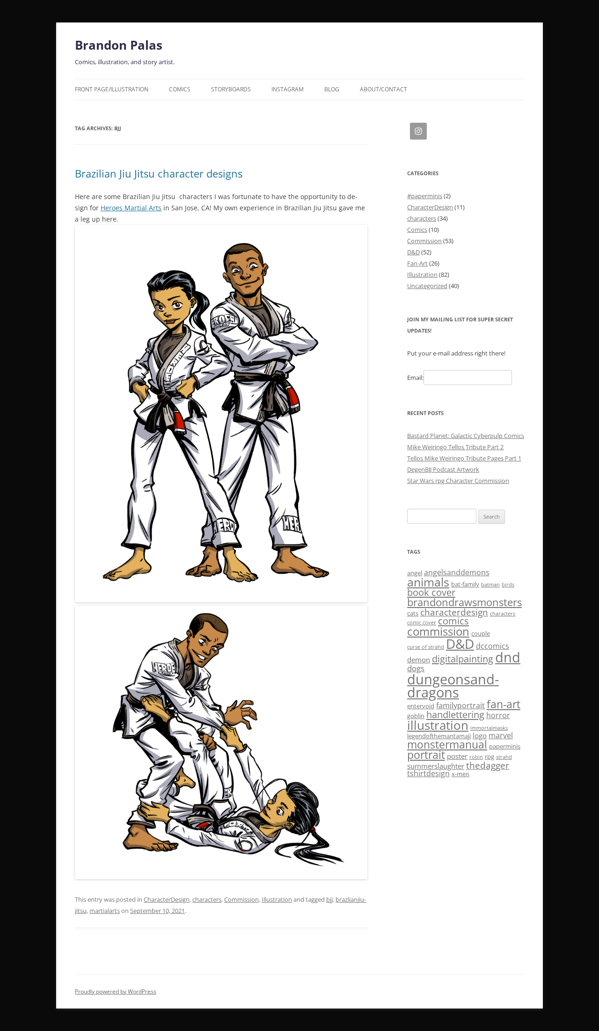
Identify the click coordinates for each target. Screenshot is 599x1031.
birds (508, 584)
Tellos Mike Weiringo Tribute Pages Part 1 (464, 458)
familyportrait (460, 705)
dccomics (492, 646)
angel (414, 573)
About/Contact (383, 89)
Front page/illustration (111, 89)
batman (490, 584)
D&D (413, 252)
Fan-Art (417, 263)
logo (480, 735)
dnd (507, 657)
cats (412, 613)
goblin (415, 716)
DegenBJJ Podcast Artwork (443, 469)
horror (498, 715)
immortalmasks (489, 728)
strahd (504, 757)
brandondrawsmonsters (464, 602)
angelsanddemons (456, 572)
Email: (415, 377)
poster (457, 756)
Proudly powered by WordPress (115, 991)
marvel (501, 735)
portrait (426, 755)
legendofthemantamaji (439, 736)
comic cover (421, 622)
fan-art (503, 704)
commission (438, 631)
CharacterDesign (167, 899)
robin (476, 757)
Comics (179, 89)
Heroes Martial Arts (131, 207)
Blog (331, 89)
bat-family (465, 584)
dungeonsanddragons (453, 686)
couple (480, 633)
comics (453, 621)
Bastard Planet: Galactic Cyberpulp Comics (465, 435)
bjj (329, 899)
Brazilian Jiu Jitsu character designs (158, 173)
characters (206, 899)
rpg (489, 756)
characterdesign (454, 612)
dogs (415, 668)
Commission (241, 899)
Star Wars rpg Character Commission (458, 480)
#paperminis (424, 196)
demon (418, 659)
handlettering (455, 714)
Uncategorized (427, 286)
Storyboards (231, 89)
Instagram (287, 89)
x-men (460, 774)
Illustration (277, 899)
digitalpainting (462, 659)
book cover (431, 592)
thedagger (487, 765)
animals (428, 582)
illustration (437, 725)
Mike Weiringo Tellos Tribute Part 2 (455, 447)
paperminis (504, 746)
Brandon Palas (118, 45)
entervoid (420, 706)
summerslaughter (435, 766)
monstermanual (447, 744)
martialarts (104, 910)
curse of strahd (425, 647)
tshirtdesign (428, 773)
